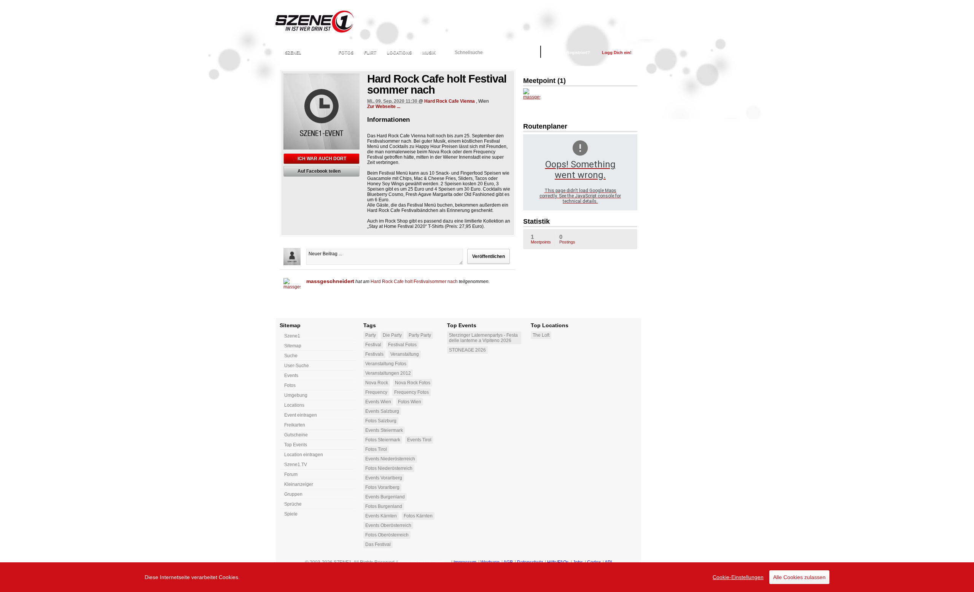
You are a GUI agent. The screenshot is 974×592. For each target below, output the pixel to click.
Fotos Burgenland (383, 506)
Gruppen (293, 494)
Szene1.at (320, 21)
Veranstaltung (404, 354)
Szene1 (292, 336)
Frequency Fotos (411, 392)
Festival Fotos (402, 344)
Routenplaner (545, 126)
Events (320, 52)
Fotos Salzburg (380, 420)
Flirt (370, 52)
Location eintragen (303, 454)
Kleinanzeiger (298, 484)
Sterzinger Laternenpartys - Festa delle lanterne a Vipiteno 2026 (483, 338)
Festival (373, 344)
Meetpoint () (544, 80)
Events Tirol (419, 439)
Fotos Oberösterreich (387, 535)
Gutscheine (296, 435)
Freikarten (294, 425)
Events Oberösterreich (388, 525)
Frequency (376, 392)
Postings (567, 239)
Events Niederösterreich (390, 459)
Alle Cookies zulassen (799, 577)
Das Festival (378, 544)
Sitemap (292, 346)
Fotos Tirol (376, 449)
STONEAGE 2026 (467, 350)
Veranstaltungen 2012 (388, 373)
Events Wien (378, 401)
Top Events (295, 444)
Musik (429, 52)
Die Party (392, 335)
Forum (291, 474)
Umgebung (295, 395)
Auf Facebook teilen (319, 171)
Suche (291, 355)
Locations (399, 52)
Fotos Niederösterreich (388, 468)
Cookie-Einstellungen (738, 577)
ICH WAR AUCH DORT (322, 158)
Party (370, 335)
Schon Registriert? (571, 52)
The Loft (541, 335)
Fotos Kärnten (418, 516)
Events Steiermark (384, 430)
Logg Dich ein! (617, 52)
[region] (487, 577)
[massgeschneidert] (292, 286)
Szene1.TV (295, 464)
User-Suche (296, 365)
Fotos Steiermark (382, 439)
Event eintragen (300, 415)
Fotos (346, 52)
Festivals (374, 354)
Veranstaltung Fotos (385, 363)
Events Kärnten (381, 516)
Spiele (291, 514)
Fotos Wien (409, 401)
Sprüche (293, 504)
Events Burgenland (385, 497)
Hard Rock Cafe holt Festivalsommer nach (414, 281)
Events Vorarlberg (383, 478)
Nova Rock (376, 382)
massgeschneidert (330, 281)
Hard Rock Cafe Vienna (449, 101)
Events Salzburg (382, 411)
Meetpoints (541, 239)
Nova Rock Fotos (412, 382)
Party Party (420, 335)
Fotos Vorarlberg (382, 487)
